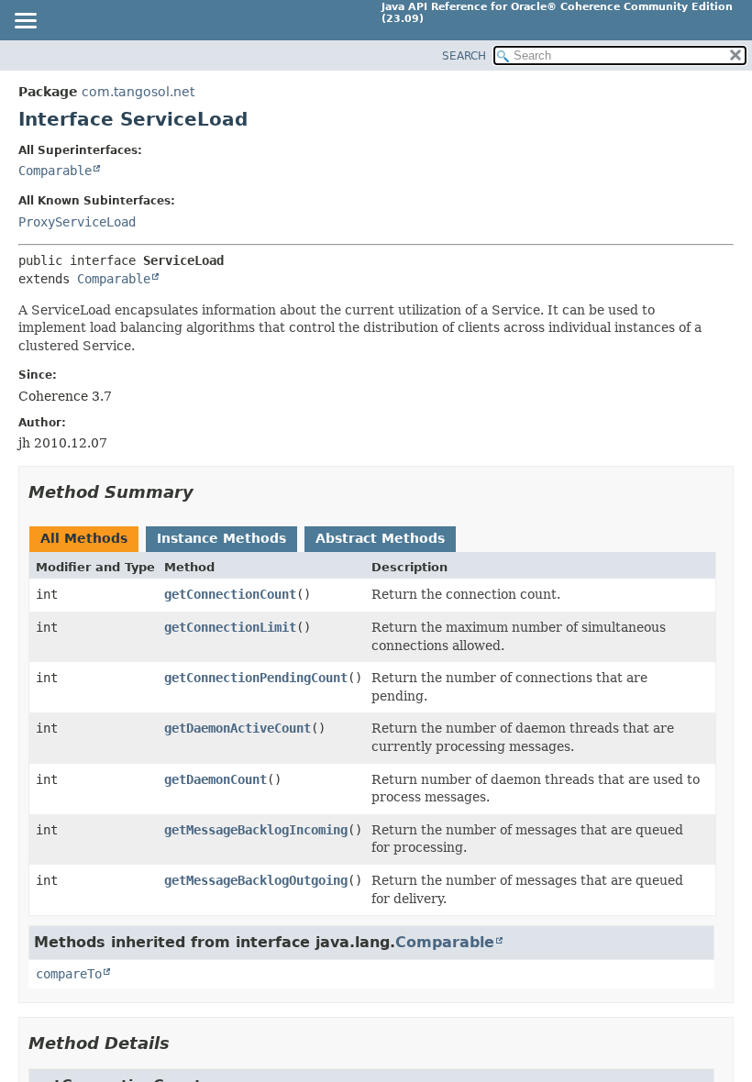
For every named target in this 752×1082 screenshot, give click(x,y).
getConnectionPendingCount (256, 677)
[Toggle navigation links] (24, 22)
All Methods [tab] (83, 538)
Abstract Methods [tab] (380, 538)
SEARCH (464, 56)
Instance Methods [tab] (221, 538)
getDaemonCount (215, 779)
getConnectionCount (230, 594)
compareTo (69, 973)
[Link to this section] (206, 492)
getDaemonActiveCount (237, 728)
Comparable (55, 170)
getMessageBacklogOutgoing (256, 880)
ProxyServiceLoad (77, 222)
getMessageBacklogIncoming (256, 830)
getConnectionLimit (230, 627)
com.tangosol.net (138, 91)
